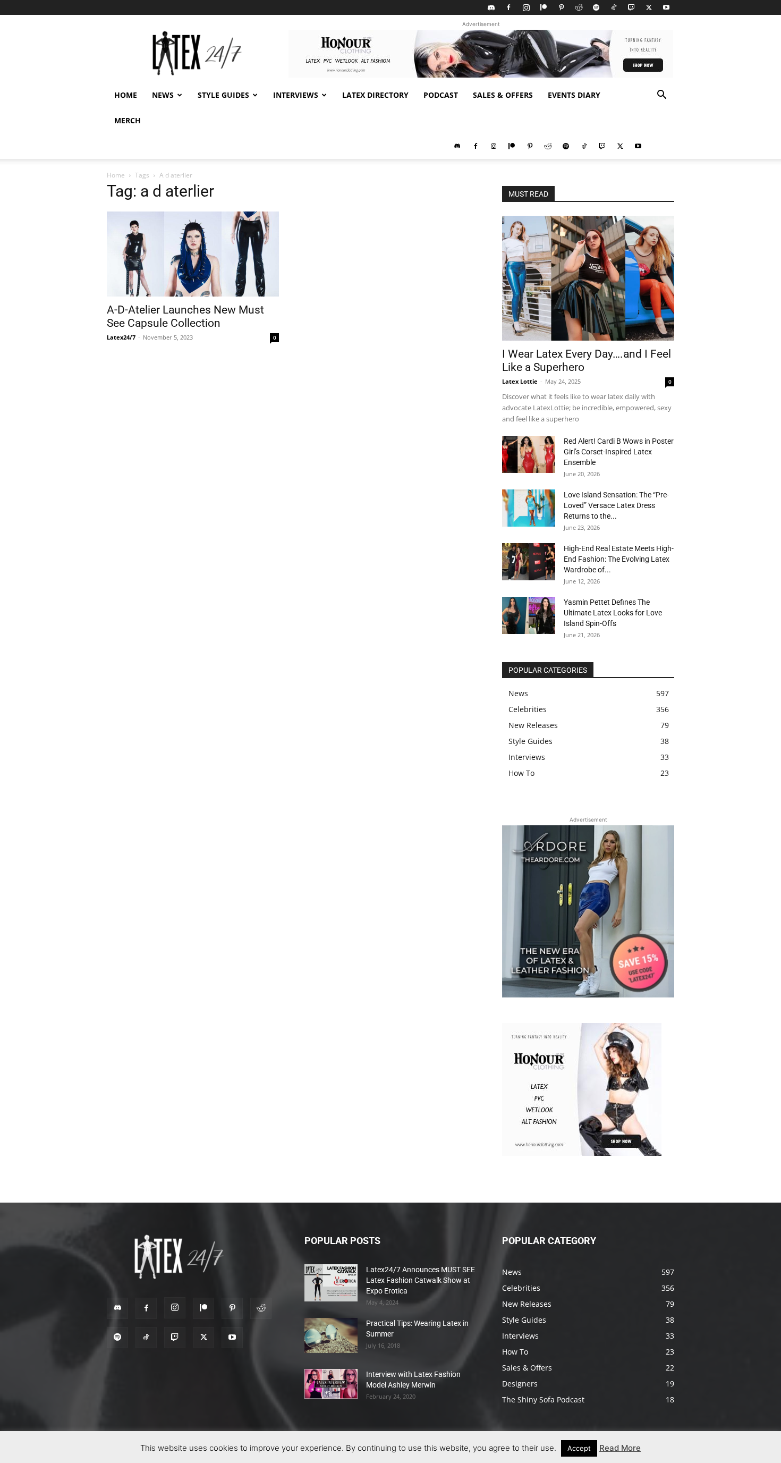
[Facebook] (508, 7)
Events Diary (574, 95)
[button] (661, 96)
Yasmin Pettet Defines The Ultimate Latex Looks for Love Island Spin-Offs (613, 613)
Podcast (440, 95)
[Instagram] (526, 7)
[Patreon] (543, 7)
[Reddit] (579, 7)
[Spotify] (596, 7)
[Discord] (491, 7)
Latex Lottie (520, 381)
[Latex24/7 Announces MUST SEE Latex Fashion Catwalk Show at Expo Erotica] (331, 1282)
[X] (649, 7)
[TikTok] (614, 7)
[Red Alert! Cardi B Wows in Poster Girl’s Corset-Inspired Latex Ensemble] (528, 454)
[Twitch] (631, 7)
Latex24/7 (121, 337)
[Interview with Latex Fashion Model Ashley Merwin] (331, 1384)
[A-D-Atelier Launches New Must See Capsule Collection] (193, 254)
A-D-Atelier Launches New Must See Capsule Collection (185, 316)
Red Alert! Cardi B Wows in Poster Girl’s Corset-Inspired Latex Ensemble (619, 452)
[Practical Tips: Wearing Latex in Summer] (331, 1335)
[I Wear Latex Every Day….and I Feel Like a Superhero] (588, 278)
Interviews (295, 95)
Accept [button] (579, 1448)
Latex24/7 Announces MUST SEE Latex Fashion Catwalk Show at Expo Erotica (420, 1280)
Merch (127, 120)
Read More (620, 1448)
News (163, 95)
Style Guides (223, 95)
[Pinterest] (561, 7)
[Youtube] (666, 7)
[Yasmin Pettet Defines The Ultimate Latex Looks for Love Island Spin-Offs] (528, 615)
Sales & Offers (503, 95)
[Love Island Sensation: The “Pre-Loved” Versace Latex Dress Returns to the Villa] (528, 508)
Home (125, 95)
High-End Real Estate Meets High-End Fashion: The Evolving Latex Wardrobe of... (619, 559)
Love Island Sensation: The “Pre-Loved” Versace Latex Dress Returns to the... (616, 505)
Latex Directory (375, 95)
